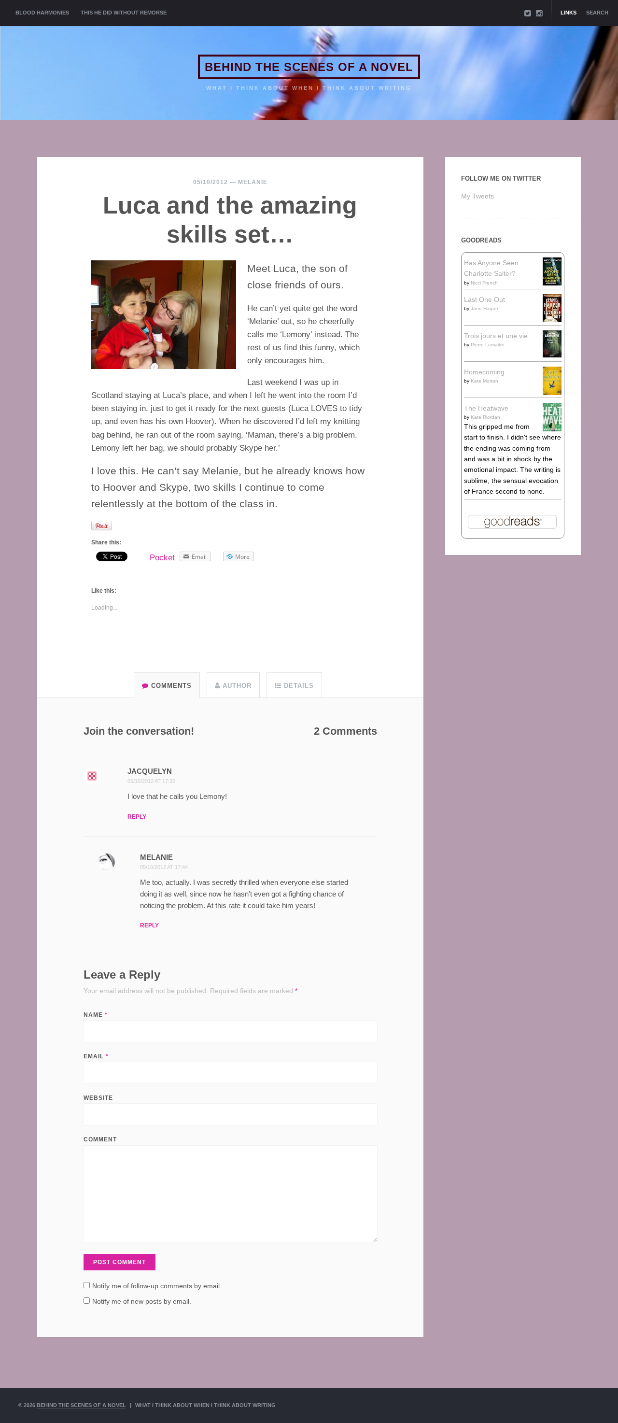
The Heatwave (486, 408)
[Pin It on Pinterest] (101, 525)
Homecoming (484, 372)
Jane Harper (484, 308)
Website (98, 1098)
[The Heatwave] (552, 429)
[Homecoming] (552, 393)
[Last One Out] (552, 320)
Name (96, 1014)
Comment (100, 1139)
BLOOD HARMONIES (42, 12)
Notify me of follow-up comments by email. (157, 1286)
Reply (136, 816)
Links (568, 12)
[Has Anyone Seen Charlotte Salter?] (552, 283)
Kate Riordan (485, 417)
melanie (252, 182)
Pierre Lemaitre (488, 344)
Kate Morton (484, 381)
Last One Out (484, 299)
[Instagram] (539, 13)
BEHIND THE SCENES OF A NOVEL (309, 66)
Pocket (162, 557)
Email (96, 1056)
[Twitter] (527, 13)
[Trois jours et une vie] (552, 355)
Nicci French (484, 282)
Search (597, 12)
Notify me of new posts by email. (141, 1301)
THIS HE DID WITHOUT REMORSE (124, 12)
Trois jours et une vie (496, 336)
